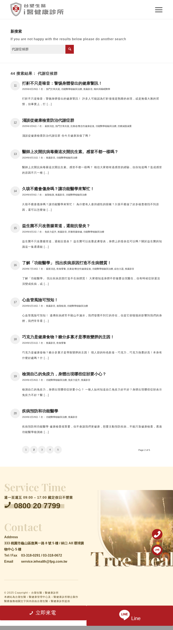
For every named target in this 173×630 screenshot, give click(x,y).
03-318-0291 (30, 555)
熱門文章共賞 (53, 89)
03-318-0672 (52, 555)
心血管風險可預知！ (40, 300)
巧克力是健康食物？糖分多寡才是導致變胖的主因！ (68, 337)
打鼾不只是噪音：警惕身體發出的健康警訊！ (62, 83)
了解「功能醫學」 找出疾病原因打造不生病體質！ (66, 263)
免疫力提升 (50, 231)
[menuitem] (156, 9)
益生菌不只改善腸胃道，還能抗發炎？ (56, 226)
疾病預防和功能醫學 (40, 411)
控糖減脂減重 (125, 126)
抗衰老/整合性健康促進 (82, 126)
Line (157, 557)
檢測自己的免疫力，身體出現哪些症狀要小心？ (64, 374)
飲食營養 (61, 269)
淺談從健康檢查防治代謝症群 (48, 120)
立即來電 (157, 541)
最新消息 (49, 126)
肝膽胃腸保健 (75, 231)
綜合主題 (119, 269)
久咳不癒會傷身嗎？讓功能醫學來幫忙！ (58, 188)
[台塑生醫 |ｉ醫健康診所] (37, 9)
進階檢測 (49, 194)
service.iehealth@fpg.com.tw (44, 561)
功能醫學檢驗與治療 (71, 89)
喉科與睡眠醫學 (102, 89)
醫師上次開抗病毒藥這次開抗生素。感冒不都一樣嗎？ (70, 151)
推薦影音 (88, 89)
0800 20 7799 (37, 505)
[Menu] (156, 9)
